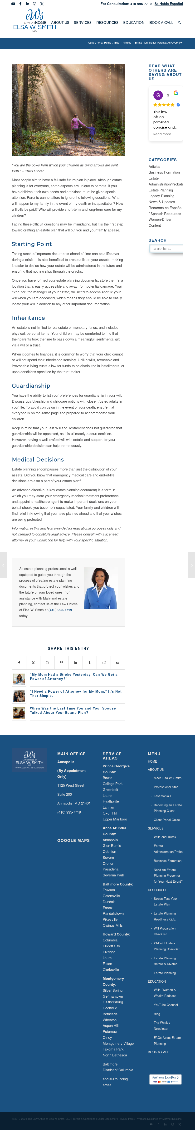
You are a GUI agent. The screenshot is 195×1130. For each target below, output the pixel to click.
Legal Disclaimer (107, 1118)
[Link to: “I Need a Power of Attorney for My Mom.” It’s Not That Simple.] (19, 696)
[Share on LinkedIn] (76, 662)
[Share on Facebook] (19, 662)
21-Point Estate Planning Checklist (167, 946)
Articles (154, 166)
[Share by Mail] (118, 662)
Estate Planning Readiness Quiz (165, 916)
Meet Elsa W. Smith (167, 777)
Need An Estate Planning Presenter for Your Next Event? (168, 875)
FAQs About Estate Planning (167, 1040)
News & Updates (162, 201)
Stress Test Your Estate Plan (165, 901)
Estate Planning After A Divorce (165, 975)
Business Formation (164, 172)
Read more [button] (162, 134)
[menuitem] (41, 22)
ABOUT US (156, 769)
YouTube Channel (166, 1004)
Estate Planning (161, 189)
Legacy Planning (161, 195)
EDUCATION (157, 981)
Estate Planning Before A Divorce (165, 961)
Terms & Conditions (84, 1118)
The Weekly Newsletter (162, 1025)
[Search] (179, 22)
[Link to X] (41, 3)
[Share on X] (33, 662)
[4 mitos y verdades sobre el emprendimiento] (3, 565)
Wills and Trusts (165, 837)
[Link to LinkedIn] (27, 3)
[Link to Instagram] (34, 3)
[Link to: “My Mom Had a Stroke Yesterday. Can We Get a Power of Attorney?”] (19, 679)
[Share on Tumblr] (90, 662)
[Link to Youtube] (13, 3)
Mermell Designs (172, 1118)
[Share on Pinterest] (61, 662)
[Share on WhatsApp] (47, 662)
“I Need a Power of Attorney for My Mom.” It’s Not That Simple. (76, 693)
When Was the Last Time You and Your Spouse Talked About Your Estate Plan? (73, 710)
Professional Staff (166, 787)
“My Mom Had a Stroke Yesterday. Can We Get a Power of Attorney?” (74, 676)
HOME (152, 761)
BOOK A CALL (158, 1052)
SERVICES (156, 828)
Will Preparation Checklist (165, 931)
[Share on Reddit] (104, 662)
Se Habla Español (169, 3)
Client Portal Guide (167, 819)
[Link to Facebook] (20, 3)
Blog (157, 1013)
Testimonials (162, 796)
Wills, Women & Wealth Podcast (165, 992)
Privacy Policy (127, 1118)
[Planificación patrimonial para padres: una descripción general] (191, 565)
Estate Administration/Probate (168, 848)
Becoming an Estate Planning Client (168, 808)
